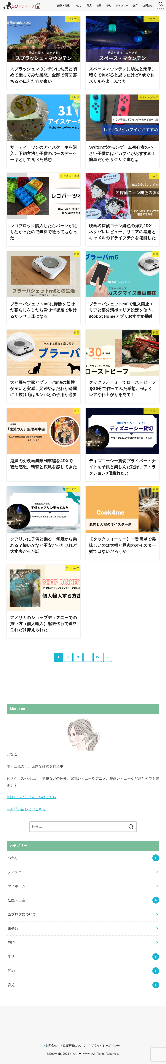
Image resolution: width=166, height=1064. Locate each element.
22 (98, 657)
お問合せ (148, 5)
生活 (99, 5)
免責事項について (74, 1045)
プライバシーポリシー (105, 1045)
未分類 (13, 928)
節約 (108, 5)
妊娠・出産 (63, 5)
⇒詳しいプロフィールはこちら (31, 797)
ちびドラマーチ (80, 1053)
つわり (78, 5)
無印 (135, 5)
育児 (89, 5)
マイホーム (17, 886)
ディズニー (122, 5)
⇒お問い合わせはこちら (26, 809)
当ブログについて (22, 914)
